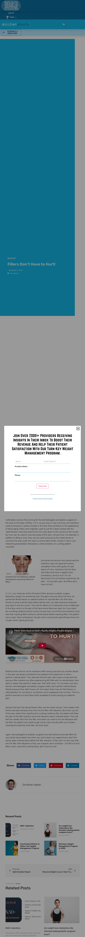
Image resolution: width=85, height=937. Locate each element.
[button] (78, 428)
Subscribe (42, 486)
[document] (42, 468)
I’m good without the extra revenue (42, 499)
